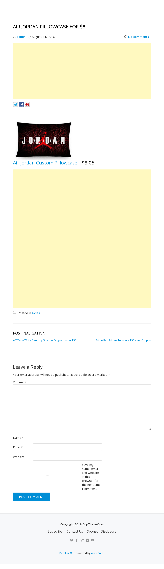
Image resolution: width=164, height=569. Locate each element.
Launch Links (80, 21)
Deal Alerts (127, 21)
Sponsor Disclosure (101, 531)
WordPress (98, 553)
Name (18, 438)
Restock (104, 21)
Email (18, 447)
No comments (138, 37)
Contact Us (75, 531)
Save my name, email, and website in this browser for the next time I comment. (91, 477)
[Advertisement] (82, 71)
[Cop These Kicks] (52, 7)
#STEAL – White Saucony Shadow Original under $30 (44, 340)
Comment (19, 382)
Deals (148, 21)
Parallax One (67, 553)
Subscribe (55, 531)
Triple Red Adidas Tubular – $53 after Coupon (123, 340)
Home (59, 21)
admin (21, 37)
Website (19, 457)
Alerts (36, 313)
